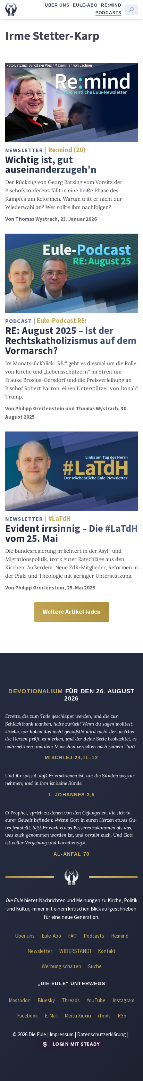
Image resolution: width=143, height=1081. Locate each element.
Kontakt (107, 951)
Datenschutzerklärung (101, 1034)
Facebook (27, 1015)
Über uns (57, 5)
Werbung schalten (61, 966)
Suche (95, 966)
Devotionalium (35, 691)
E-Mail (51, 1015)
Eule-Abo (85, 5)
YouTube (96, 1000)
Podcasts (108, 12)
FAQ (72, 935)
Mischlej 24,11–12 (71, 757)
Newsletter (39, 951)
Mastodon (20, 1000)
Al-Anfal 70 (71, 854)
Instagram (123, 1000)
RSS (122, 1015)
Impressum (62, 1034)
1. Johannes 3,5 (71, 794)
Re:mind (111, 5)
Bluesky (46, 1000)
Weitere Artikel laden (72, 611)
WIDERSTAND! (75, 951)
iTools (104, 1015)
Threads (71, 1000)
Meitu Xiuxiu (78, 1015)
